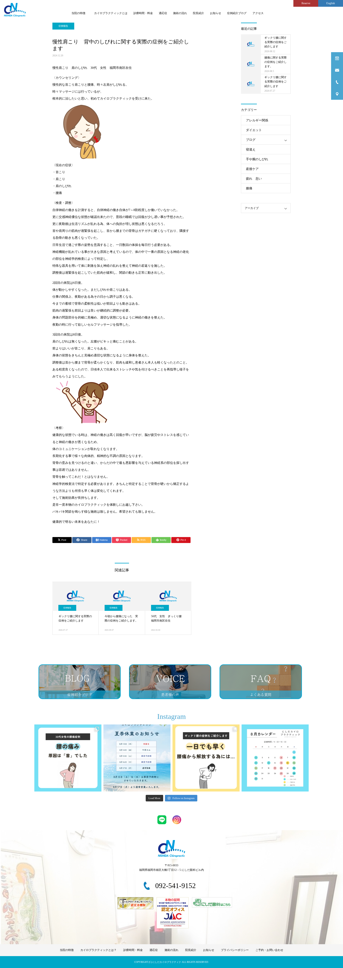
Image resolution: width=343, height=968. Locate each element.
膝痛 (249, 188)
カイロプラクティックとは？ (98, 950)
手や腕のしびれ (257, 159)
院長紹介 (198, 13)
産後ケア (252, 169)
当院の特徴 (79, 13)
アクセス (258, 13)
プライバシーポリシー (235, 950)
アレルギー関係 (257, 120)
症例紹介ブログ (237, 13)
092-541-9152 (175, 886)
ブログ (250, 139)
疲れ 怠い (254, 178)
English (330, 3)
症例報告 (63, 26)
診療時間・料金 (143, 13)
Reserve (306, 3)
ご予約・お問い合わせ (269, 950)
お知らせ (215, 13)
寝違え (250, 149)
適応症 (163, 13)
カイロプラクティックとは (110, 13)
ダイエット (254, 130)
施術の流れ (180, 13)
